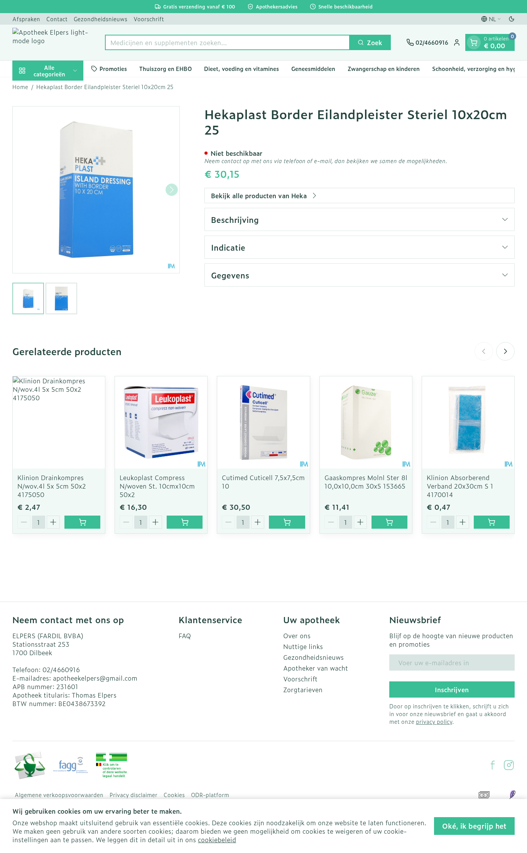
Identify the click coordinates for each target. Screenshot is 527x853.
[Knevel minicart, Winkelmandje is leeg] (474, 42)
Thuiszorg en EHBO (165, 68)
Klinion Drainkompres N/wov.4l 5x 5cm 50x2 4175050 (51, 486)
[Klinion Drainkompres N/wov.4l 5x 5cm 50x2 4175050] (59, 422)
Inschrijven (452, 689)
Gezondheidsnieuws (100, 19)
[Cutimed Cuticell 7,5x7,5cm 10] (263, 422)
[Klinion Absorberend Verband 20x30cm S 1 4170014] (468, 422)
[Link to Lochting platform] (512, 794)
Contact (57, 19)
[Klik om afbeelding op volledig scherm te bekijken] (96, 189)
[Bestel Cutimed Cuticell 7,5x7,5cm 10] (287, 522)
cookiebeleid (217, 839)
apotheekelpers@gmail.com (95, 678)
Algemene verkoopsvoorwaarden (59, 795)
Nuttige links (303, 646)
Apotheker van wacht (315, 668)
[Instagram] (509, 765)
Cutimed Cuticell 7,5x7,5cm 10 (263, 482)
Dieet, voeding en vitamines (241, 68)
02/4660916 (61, 669)
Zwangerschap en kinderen (384, 68)
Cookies (174, 795)
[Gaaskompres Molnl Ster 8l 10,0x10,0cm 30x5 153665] (366, 422)
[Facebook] (492, 765)
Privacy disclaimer (133, 795)
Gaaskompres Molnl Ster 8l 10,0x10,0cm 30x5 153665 (365, 482)
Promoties (113, 68)
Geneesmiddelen (313, 68)
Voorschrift (148, 19)
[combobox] (227, 42)
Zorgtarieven (303, 689)
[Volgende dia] (505, 351)
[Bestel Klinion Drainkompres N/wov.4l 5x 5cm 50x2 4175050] (82, 522)
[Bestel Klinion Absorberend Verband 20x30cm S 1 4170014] (492, 522)
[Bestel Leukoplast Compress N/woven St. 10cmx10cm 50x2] (185, 522)
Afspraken (26, 19)
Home (20, 87)
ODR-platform (210, 795)
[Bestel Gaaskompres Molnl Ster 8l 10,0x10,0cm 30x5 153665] (389, 522)
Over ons (297, 635)
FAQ (185, 635)
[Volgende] (172, 190)
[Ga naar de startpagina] (51, 42)
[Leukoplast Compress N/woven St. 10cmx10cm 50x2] (161, 422)
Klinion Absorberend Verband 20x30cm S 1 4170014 (460, 486)
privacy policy (434, 721)
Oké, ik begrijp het (474, 826)
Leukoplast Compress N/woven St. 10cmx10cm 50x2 (157, 486)
